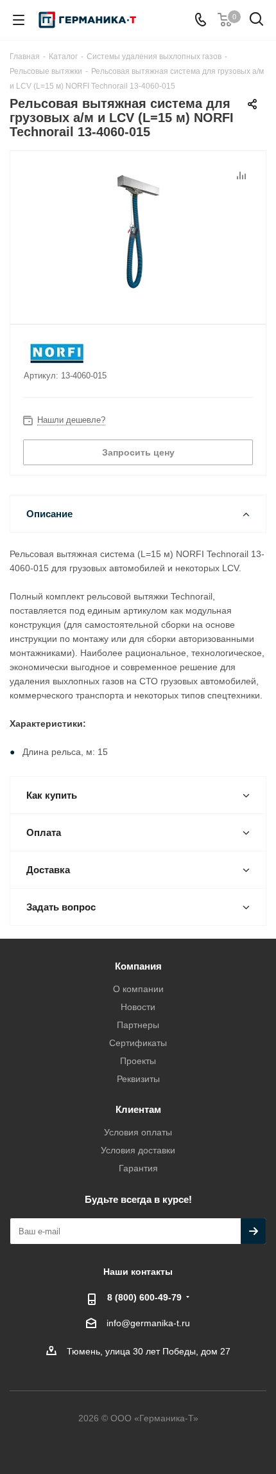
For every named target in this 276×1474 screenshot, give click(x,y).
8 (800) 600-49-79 (144, 1297)
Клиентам (138, 1109)
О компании (138, 989)
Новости (138, 1007)
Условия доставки (138, 1150)
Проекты (138, 1061)
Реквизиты (138, 1079)
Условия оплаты (138, 1132)
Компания (138, 966)
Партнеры (138, 1025)
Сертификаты (138, 1043)
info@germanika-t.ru (148, 1323)
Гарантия (138, 1168)
